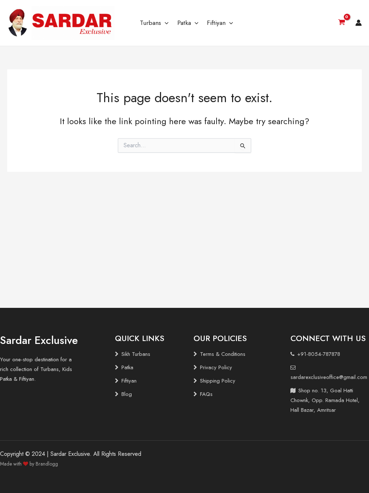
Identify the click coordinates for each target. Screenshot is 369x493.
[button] (165, 22)
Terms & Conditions (222, 354)
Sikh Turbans (135, 354)
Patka (184, 22)
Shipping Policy (217, 381)
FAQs (206, 394)
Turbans (150, 22)
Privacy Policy (216, 367)
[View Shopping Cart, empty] (341, 23)
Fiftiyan (216, 22)
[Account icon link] (358, 22)
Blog (126, 394)
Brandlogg (47, 463)
